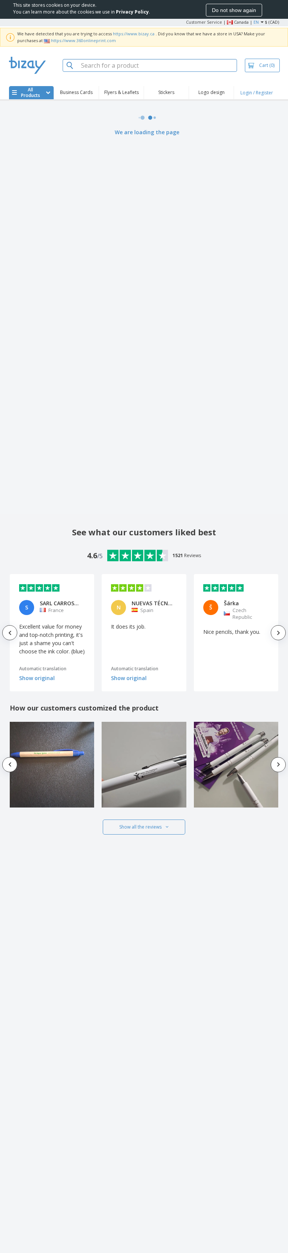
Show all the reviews (140, 827)
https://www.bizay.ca (133, 33)
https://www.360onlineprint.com (83, 40)
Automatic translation (42, 668)
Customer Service (204, 22)
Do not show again (234, 10)
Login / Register (256, 92)
